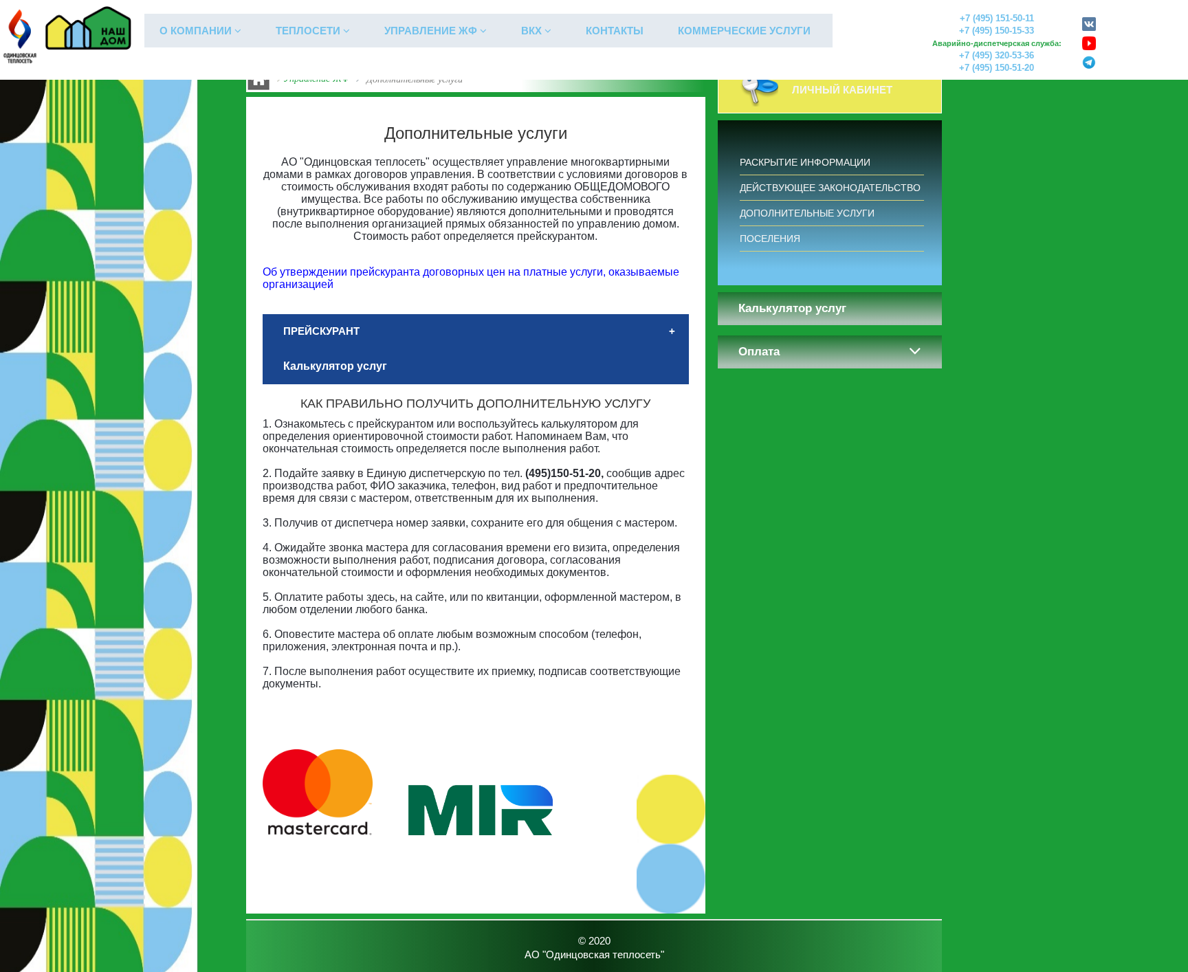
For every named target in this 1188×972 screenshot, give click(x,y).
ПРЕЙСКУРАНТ (321, 331)
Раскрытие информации (805, 162)
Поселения (770, 238)
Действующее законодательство (830, 187)
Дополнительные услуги (807, 213)
